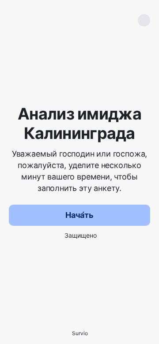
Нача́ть (79, 215)
